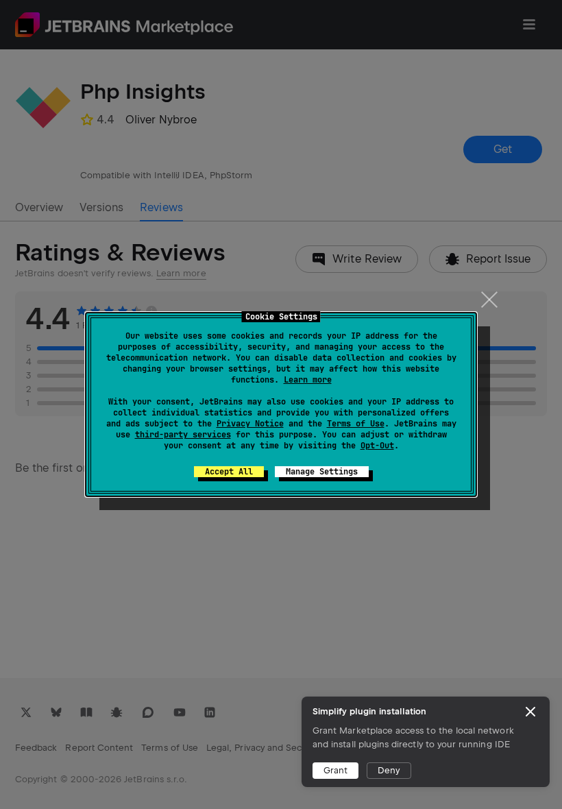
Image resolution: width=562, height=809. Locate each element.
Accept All (229, 471)
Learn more (308, 379)
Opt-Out (377, 445)
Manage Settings (322, 471)
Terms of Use (355, 423)
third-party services (183, 434)
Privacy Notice (250, 423)
